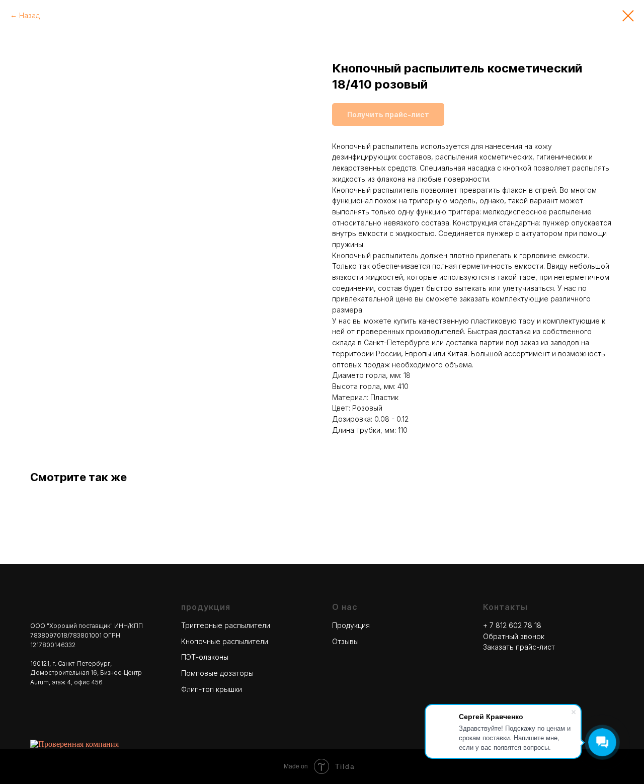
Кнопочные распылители (224, 641)
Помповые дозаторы (217, 673)
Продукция (351, 625)
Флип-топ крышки (211, 689)
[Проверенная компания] (74, 744)
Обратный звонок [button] (513, 636)
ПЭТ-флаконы (204, 657)
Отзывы (345, 641)
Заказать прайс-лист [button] (519, 647)
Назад (29, 15)
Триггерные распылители (225, 625)
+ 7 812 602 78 (508, 625)
